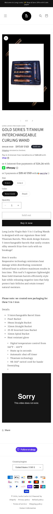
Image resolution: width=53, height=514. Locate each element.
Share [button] (7, 430)
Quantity (6, 200)
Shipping (5, 150)
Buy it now (27, 223)
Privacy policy (24, 500)
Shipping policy (35, 504)
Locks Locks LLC (25, 496)
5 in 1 (9, 183)
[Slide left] (21, 121)
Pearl (26, 194)
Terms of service (20, 504)
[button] (5, 16)
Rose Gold (11, 194)
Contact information (28, 508)
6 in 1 (21, 183)
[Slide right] (32, 121)
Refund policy (37, 500)
